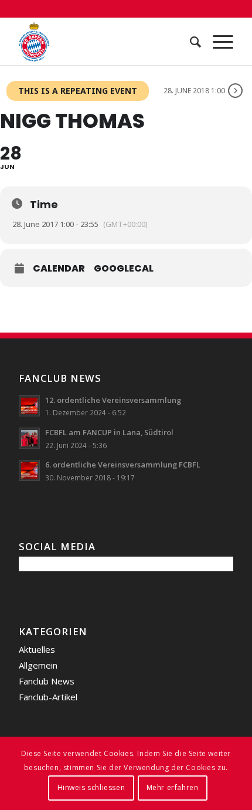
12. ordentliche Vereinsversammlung (113, 400)
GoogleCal (124, 268)
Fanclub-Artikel (48, 697)
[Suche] (189, 41)
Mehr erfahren (173, 787)
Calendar (59, 268)
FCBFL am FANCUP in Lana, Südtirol (109, 432)
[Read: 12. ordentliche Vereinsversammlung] (29, 405)
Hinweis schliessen (91, 787)
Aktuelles (37, 649)
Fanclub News (46, 681)
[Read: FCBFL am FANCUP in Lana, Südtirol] (29, 438)
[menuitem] (189, 41)
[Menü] (217, 41)
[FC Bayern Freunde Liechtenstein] (104, 41)
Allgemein (38, 665)
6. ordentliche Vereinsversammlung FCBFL (122, 464)
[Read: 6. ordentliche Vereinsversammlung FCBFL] (29, 470)
